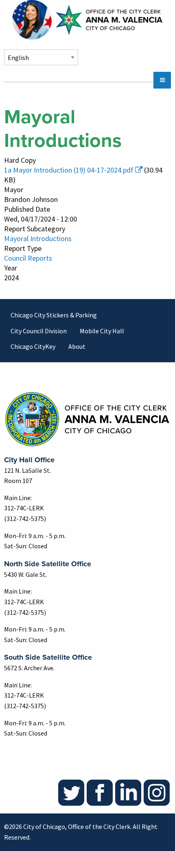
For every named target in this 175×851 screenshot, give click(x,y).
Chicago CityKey (33, 346)
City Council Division (39, 331)
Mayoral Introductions (38, 238)
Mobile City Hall (102, 331)
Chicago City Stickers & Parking (54, 315)
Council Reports (28, 258)
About (76, 346)
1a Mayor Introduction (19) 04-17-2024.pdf (68, 170)
